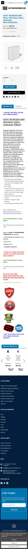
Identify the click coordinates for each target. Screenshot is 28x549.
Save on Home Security (7, 391)
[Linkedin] (15, 97)
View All (3, 403)
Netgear (3, 417)
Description (7, 106)
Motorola (3, 422)
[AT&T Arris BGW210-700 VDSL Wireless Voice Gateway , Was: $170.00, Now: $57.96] (8, 351)
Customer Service (6, 443)
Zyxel (2, 427)
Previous (2, 361)
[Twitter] (12, 97)
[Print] (9, 97)
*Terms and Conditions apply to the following (12, 282)
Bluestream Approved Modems (9, 388)
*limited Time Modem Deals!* (9, 386)
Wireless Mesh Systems (7, 396)
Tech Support (4, 450)
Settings (14, 540)
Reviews (18, 106)
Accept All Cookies (14, 546)
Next (24, 361)
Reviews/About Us (6, 448)
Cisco (2, 424)
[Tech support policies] (18, 328)
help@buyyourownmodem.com (16, 2)
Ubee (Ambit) (4, 430)
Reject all (14, 543)
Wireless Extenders (6, 393)
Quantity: (6, 77)
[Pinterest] (18, 97)
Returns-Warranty (6, 445)
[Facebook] (4, 97)
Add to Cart (11, 369)
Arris (2, 414)
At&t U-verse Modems (7, 401)
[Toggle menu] (2, 2)
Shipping (3, 453)
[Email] (7, 97)
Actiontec (3, 419)
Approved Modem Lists (7, 398)
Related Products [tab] (10, 346)
